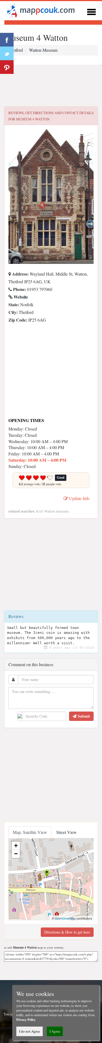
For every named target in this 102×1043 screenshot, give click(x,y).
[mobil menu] (91, 11)
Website (20, 297)
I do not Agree (29, 1031)
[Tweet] (7, 53)
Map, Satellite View (30, 832)
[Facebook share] (7, 40)
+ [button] (16, 845)
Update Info (78, 498)
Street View (66, 832)
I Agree (55, 1031)
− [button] (16, 853)
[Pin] (7, 67)
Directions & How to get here (67, 932)
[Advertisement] (51, 86)
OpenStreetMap (65, 918)
